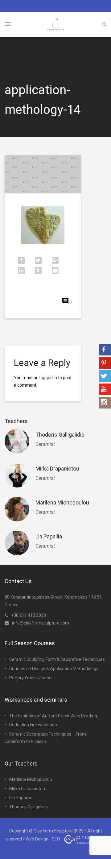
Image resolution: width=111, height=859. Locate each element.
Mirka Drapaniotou (57, 468)
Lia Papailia (48, 536)
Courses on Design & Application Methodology (53, 668)
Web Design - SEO (43, 838)
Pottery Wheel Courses (31, 677)
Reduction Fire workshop (33, 724)
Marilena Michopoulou (62, 502)
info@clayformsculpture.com (40, 622)
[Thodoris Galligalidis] (17, 441)
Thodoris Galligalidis (59, 434)
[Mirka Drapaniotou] (17, 475)
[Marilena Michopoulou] (17, 509)
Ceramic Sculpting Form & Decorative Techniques (57, 659)
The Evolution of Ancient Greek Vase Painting (53, 715)
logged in (48, 377)
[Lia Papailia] (17, 543)
